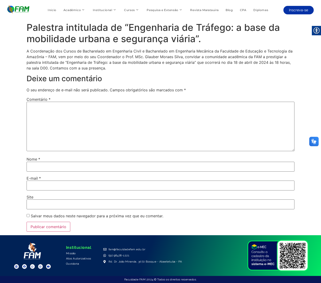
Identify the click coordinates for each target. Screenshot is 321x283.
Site (30, 197)
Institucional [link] (102, 10)
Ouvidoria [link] (72, 263)
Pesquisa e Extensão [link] (162, 10)
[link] (18, 12)
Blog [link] (229, 10)
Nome (33, 159)
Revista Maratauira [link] (204, 10)
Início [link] (52, 10)
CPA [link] (243, 10)
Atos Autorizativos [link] (78, 258)
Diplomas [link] (260, 10)
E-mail (34, 178)
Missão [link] (71, 253)
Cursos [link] (129, 10)
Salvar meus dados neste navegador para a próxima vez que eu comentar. (97, 216)
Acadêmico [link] (72, 10)
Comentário (39, 99)
